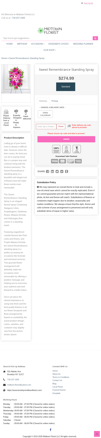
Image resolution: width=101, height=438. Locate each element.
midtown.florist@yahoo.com (19, 385)
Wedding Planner (83, 43)
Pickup (55, 101)
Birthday (22, 43)
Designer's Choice (58, 43)
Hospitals (56, 393)
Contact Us (57, 380)
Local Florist (57, 387)
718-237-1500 (18, 18)
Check (61, 126)
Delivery (43, 101)
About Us (56, 374)
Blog (54, 383)
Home (9, 43)
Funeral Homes (59, 390)
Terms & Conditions (60, 377)
